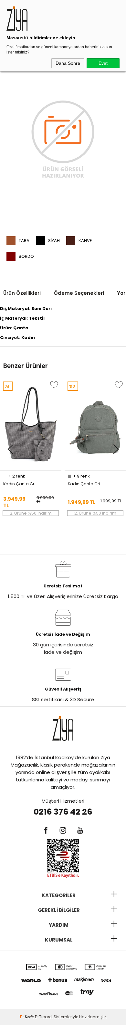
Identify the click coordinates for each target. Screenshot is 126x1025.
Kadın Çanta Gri (19, 484)
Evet (103, 63)
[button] (10, 450)
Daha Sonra (68, 63)
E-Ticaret (44, 1017)
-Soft (27, 1017)
